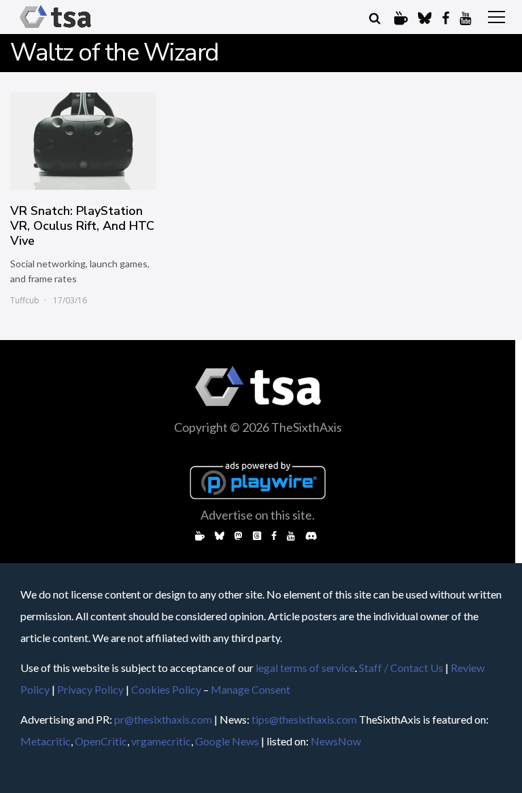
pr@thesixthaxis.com (163, 719)
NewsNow (336, 741)
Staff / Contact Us (401, 667)
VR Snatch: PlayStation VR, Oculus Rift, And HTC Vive (82, 226)
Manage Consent (250, 689)
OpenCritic (101, 741)
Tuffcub (24, 300)
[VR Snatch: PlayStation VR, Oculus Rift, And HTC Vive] (83, 141)
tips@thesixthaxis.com (304, 719)
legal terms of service (305, 667)
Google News (227, 741)
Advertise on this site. (258, 514)
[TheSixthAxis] (55, 28)
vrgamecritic (161, 741)
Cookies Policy (166, 689)
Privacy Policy (90, 689)
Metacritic (45, 741)
